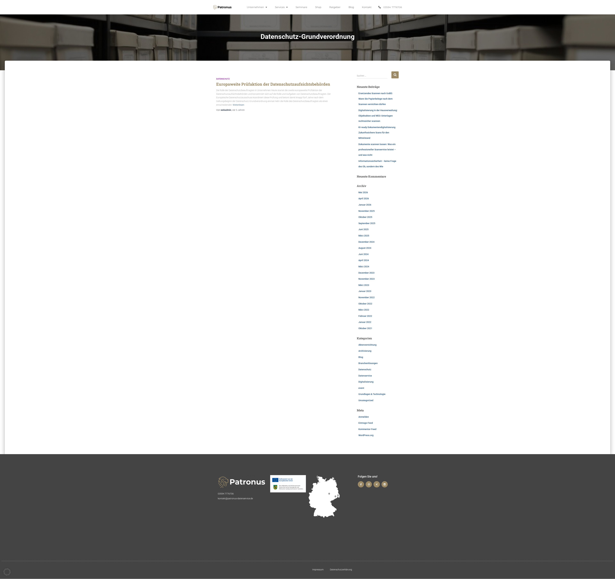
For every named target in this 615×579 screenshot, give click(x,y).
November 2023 (366, 279)
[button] (7, 572)
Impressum (318, 569)
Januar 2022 (364, 322)
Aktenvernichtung (367, 345)
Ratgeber (334, 7)
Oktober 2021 (365, 328)
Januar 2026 (364, 204)
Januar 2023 (364, 291)
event (361, 388)
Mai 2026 (363, 192)
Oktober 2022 (365, 303)
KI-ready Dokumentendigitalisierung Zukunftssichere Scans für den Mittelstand (376, 132)
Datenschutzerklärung (341, 569)
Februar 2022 (365, 316)
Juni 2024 (363, 254)
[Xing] (376, 484)
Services (280, 7)
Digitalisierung (365, 382)
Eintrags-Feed (365, 423)
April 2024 (363, 260)
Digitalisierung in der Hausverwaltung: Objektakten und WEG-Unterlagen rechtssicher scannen (378, 115)
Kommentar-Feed (367, 429)
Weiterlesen (238, 105)
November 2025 (366, 211)
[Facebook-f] (361, 484)
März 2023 (363, 285)
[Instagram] (369, 484)
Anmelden (363, 417)
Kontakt (367, 7)
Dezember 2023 (366, 272)
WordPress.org (365, 435)
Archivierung (364, 351)
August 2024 (364, 248)
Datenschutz (223, 79)
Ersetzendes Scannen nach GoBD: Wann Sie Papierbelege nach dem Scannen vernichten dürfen (375, 98)
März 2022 (363, 309)
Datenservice (365, 375)
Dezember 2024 (366, 242)
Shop (318, 7)
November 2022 (366, 297)
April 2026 (363, 198)
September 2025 (366, 223)
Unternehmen (255, 7)
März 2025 (363, 235)
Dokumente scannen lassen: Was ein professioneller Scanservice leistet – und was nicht (377, 149)
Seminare (301, 7)
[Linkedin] (384, 484)
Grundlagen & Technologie (371, 394)
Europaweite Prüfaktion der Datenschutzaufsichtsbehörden (273, 84)
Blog (351, 7)
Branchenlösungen (368, 363)
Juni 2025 (363, 229)
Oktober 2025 (365, 217)
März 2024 (363, 266)
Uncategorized (365, 400)
